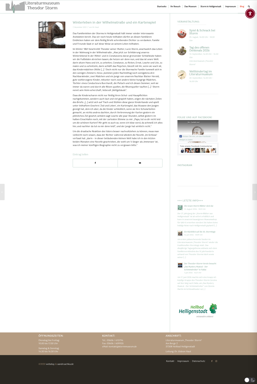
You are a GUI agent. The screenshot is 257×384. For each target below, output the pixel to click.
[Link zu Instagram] (216, 361)
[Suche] (249, 6)
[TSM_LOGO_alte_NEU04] (32, 6)
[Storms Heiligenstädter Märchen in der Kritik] (2, 192)
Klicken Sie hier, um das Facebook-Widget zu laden (195, 138)
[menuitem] (161, 6)
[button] (250, 380)
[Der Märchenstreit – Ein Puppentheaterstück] (254, 192)
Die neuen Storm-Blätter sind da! (198, 206)
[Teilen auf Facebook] (95, 163)
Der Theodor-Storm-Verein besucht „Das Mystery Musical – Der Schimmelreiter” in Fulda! (200, 266)
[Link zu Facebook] (212, 361)
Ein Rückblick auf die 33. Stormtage (200, 231)
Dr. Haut (95, 27)
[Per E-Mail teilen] (140, 163)
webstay (50, 364)
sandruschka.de (65, 364)
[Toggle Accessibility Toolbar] (250, 13)
